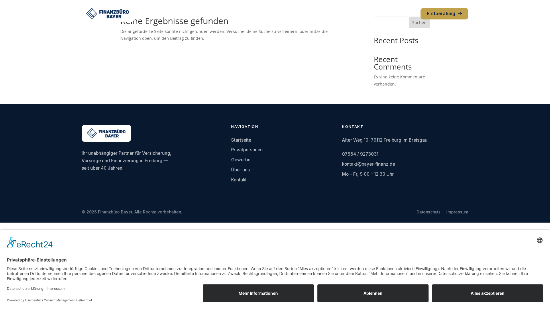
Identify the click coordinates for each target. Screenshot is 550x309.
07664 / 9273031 (360, 154)
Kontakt (239, 180)
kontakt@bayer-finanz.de (368, 164)
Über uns (240, 170)
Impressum (457, 212)
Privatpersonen (247, 149)
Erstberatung (441, 13)
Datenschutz (429, 212)
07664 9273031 (398, 13)
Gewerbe (240, 160)
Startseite (241, 140)
